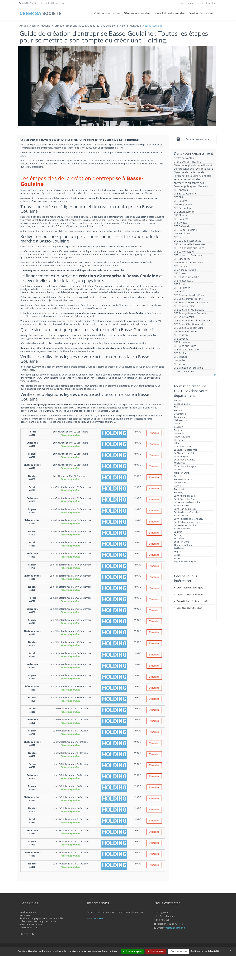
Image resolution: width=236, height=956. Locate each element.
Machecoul (179, 462)
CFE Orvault (180, 273)
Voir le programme (197, 139)
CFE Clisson (180, 215)
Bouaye (178, 410)
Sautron (178, 531)
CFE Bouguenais (183, 204)
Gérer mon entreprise (137, 13)
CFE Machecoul (182, 258)
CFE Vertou (180, 364)
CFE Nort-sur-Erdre (185, 269)
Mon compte (187, 2)
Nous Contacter (95, 918)
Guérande (179, 433)
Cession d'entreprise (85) (189, 607)
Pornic (177, 485)
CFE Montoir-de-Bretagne (188, 262)
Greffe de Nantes (184, 158)
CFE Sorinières (182, 342)
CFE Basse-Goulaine (185, 193)
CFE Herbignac (182, 233)
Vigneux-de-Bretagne (185, 561)
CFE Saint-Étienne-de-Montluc (191, 302)
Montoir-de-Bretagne (185, 466)
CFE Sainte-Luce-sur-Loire (188, 327)
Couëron (178, 426)
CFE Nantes (180, 266)
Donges (178, 430)
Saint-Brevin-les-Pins (184, 499)
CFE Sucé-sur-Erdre (185, 346)
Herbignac (179, 439)
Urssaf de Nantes (184, 371)
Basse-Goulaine (182, 403)
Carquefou (179, 416)
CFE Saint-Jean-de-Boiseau (189, 309)
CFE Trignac (180, 356)
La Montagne (181, 456)
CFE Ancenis (181, 190)
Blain (176, 407)
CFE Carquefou (182, 208)
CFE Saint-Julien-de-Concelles (191, 313)
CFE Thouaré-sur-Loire (187, 349)
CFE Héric (179, 237)
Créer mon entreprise (107, 13)
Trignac (177, 551)
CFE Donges (180, 222)
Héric (176, 443)
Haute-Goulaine (182, 436)
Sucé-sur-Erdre (181, 541)
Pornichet (179, 489)
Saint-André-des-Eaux (185, 495)
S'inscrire (154, 433)
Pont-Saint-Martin (183, 479)
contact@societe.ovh (174, 927)
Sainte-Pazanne (182, 528)
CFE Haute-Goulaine (185, 229)
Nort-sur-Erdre (181, 472)
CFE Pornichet (182, 287)
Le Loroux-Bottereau (184, 459)
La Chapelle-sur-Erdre (185, 453)
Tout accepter (133, 951)
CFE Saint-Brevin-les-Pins (188, 298)
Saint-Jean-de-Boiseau (185, 508)
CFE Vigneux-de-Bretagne (188, 367)
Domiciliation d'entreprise (169, 13)
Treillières (179, 548)
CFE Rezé (179, 291)
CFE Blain (179, 197)
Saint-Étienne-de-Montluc (187, 502)
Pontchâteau (180, 482)
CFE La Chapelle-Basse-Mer (189, 244)
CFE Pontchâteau (183, 280)
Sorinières (179, 538)
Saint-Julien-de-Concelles (186, 512)
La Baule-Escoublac (183, 446)
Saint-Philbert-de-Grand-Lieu (188, 518)
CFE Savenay (181, 338)
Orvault (178, 476)
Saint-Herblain (181, 505)
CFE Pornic (180, 284)
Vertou (177, 558)
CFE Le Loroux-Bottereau (188, 255)
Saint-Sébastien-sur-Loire (187, 522)
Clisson (177, 423)
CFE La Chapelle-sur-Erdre (189, 248)
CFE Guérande (182, 226)
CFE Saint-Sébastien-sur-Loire (191, 324)
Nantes (177, 469)
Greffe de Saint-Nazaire (187, 161)
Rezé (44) (178, 492)
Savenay (178, 535)
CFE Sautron (181, 335)
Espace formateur (207, 2)
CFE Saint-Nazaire (184, 316)
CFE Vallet (179, 360)
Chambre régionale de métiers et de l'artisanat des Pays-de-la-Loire (193, 167)
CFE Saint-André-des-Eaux (189, 295)
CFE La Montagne (184, 251)
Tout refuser (156, 951)
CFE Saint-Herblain (184, 306)
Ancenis (178, 400)
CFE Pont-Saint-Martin (186, 277)
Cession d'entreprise (201, 13)
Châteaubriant (181, 420)
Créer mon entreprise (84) (190, 587)
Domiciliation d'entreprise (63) (192, 601)
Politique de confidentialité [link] (204, 951)
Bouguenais (180, 413)
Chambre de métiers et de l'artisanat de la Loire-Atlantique (192, 174)
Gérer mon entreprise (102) (190, 594)
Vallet (177, 554)
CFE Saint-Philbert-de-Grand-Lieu (193, 320)
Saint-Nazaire (181, 515)
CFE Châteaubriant (184, 211)
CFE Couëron (181, 219)
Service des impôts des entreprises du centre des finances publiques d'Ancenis (191, 183)
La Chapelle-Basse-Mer (185, 449)
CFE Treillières (182, 353)
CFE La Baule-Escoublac (187, 240)
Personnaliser (178, 951)
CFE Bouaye (180, 200)
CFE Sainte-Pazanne (185, 331)
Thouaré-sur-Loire (183, 544)
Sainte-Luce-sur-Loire (185, 525)
